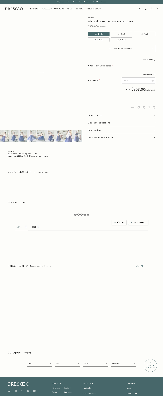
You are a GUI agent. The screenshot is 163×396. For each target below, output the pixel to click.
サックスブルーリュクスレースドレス (105, 330)
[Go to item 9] (76, 136)
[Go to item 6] (49, 136)
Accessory (116, 363)
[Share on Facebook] (139, 107)
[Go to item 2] (13, 136)
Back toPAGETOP (150, 366)
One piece (68, 392)
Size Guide (87, 388)
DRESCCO (91, 18)
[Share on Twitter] (149, 107)
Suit (57, 363)
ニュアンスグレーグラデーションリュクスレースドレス (27, 331)
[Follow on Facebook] (28, 391)
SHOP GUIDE (93, 9)
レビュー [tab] (20, 227)
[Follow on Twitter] (21, 391)
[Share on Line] (154, 107)
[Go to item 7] (58, 136)
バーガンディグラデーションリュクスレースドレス (68, 330)
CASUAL (46, 9)
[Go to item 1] (4, 136)
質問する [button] (120, 222)
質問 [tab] (34, 227)
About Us (130, 388)
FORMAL (34, 9)
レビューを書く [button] (139, 222)
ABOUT (70, 9)
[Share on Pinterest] (144, 107)
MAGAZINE (59, 9)
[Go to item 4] (31, 136)
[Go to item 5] (40, 136)
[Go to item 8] (67, 136)
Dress (30, 363)
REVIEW (79, 9)
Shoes (86, 363)
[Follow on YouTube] (34, 391)
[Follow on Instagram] (15, 391)
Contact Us (131, 383)
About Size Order (89, 393)
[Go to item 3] (22, 136)
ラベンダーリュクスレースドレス (144, 330)
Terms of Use (132, 393)
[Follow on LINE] (9, 391)
